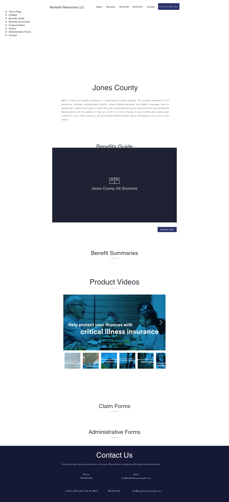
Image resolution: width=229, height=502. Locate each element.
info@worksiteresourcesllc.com (146, 491)
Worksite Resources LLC (67, 7)
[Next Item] (160, 322)
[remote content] (114, 185)
